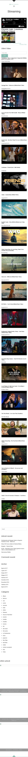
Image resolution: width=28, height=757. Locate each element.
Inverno (4, 624)
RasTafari (5, 642)
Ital (3, 626)
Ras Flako (5, 640)
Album (4, 596)
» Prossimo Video (23, 44)
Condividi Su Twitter (16, 43)
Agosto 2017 (4, 568)
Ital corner (5, 628)
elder (4, 607)
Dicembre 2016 (5, 580)
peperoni (5, 638)
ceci (4, 600)
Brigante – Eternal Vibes (7, 546)
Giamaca (5, 612)
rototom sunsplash (7, 647)
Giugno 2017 (4, 573)
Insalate (5, 621)
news (4, 635)
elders (4, 610)
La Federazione (6, 633)
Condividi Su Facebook (6, 43)
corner (4, 603)
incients (5, 617)
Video (4, 652)
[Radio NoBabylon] (14, 4)
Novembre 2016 (5, 582)
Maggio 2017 (4, 575)
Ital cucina (5, 631)
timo (4, 649)
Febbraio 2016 (4, 584)
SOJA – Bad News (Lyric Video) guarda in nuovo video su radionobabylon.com (12, 549)
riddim (4, 645)
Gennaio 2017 (4, 577)
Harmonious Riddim (6, 552)
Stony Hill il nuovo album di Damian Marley (11, 544)
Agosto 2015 (4, 587)
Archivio (5, 598)
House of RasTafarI (7, 614)
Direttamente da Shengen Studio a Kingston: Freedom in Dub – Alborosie (11, 541)
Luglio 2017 (4, 570)
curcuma (5, 605)
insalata (5, 619)
